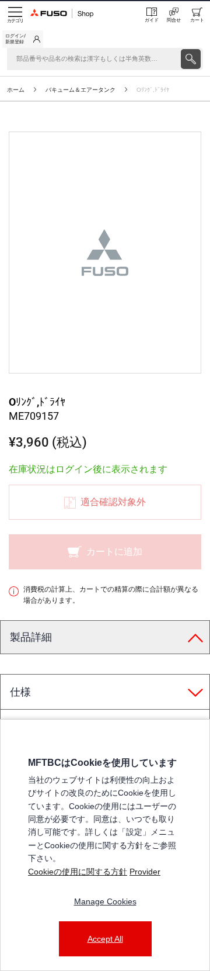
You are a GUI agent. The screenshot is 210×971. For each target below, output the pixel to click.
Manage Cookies (105, 901)
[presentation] (191, 59)
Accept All (105, 939)
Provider (145, 871)
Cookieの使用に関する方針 (77, 871)
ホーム (15, 90)
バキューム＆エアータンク (81, 90)
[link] (22, 39)
